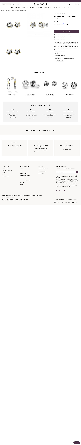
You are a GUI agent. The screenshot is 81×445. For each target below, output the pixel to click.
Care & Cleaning (41, 171)
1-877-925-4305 (41, 151)
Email (4, 174)
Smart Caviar (47, 7)
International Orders (25, 175)
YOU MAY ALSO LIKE (40, 72)
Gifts (63, 7)
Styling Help (41, 173)
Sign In (72, 4)
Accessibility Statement (23, 199)
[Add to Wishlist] (64, 13)
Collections (56, 7)
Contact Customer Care (60, 39)
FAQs (21, 171)
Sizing (21, 184)
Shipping (22, 182)
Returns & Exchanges (25, 180)
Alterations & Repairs (43, 168)
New (12, 7)
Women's (17, 7)
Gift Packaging (23, 173)
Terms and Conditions (13, 199)
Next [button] (80, 86)
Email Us (67, 149)
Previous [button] (1, 86)
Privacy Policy (62, 182)
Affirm (21, 168)
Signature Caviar (58, 13)
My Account (23, 177)
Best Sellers (30, 7)
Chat (4, 172)
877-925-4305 (6, 177)
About (68, 7)
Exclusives (39, 7)
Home (2, 10)
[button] (13, 25)
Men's (23, 7)
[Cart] (78, 4)
